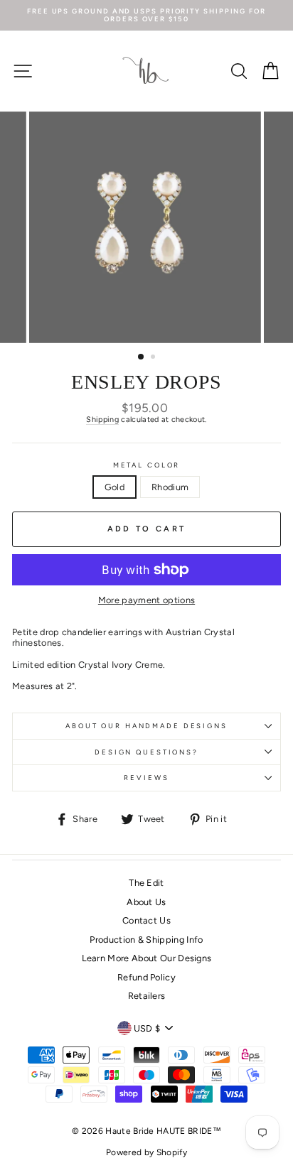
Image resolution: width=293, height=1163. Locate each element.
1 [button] (141, 357)
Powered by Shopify (146, 1152)
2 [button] (154, 358)
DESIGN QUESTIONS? (146, 752)
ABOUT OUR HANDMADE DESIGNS (146, 726)
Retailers (147, 995)
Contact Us (146, 920)
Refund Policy (146, 977)
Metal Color (147, 465)
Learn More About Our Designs (147, 958)
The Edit (146, 882)
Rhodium (169, 487)
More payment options (146, 600)
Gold (114, 487)
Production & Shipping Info (146, 939)
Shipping (102, 419)
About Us (146, 902)
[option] (146, 15)
